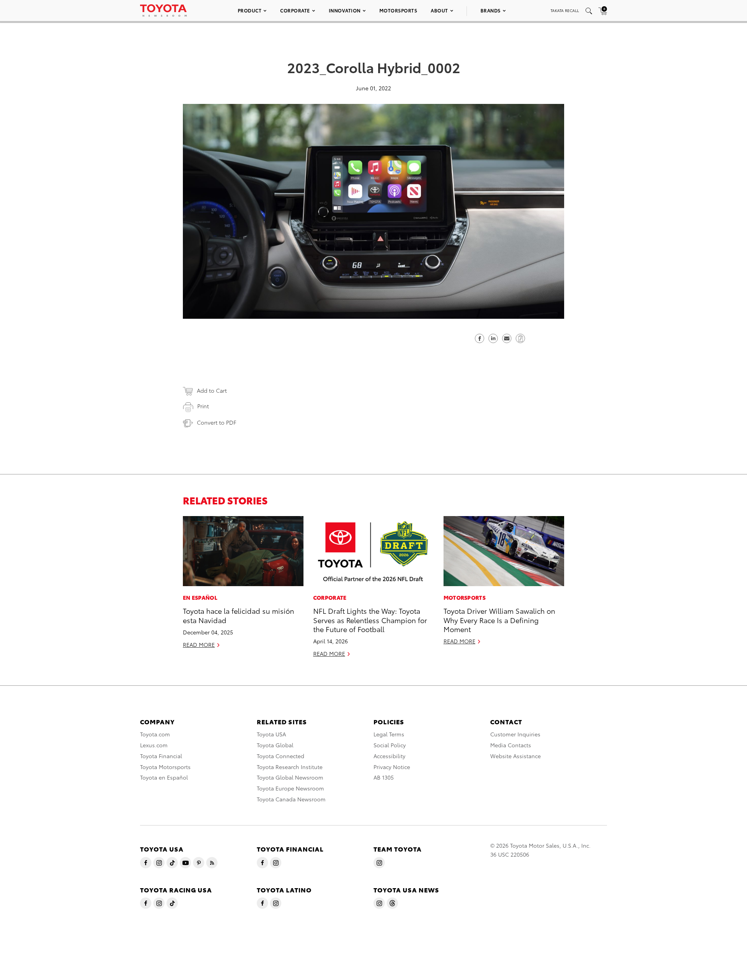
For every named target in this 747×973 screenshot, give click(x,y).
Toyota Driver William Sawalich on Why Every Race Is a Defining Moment (499, 620)
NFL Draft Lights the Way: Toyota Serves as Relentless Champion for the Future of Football (370, 620)
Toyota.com (155, 734)
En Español (200, 597)
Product (250, 10)
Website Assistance (515, 756)
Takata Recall (565, 10)
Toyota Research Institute (290, 767)
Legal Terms (389, 734)
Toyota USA (271, 734)
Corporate (295, 10)
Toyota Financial (161, 756)
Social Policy (390, 745)
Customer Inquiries (515, 734)
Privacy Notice (392, 767)
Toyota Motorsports (165, 767)
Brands (490, 10)
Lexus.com (154, 745)
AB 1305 (384, 777)
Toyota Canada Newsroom (291, 799)
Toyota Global (275, 745)
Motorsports (398, 10)
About (439, 10)
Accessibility (389, 756)
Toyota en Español (164, 777)
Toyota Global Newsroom (290, 777)
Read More (199, 644)
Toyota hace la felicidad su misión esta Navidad (238, 615)
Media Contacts (510, 745)
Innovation (345, 10)
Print (203, 406)
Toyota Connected (280, 756)
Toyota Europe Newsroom (290, 788)
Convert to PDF (216, 422)
